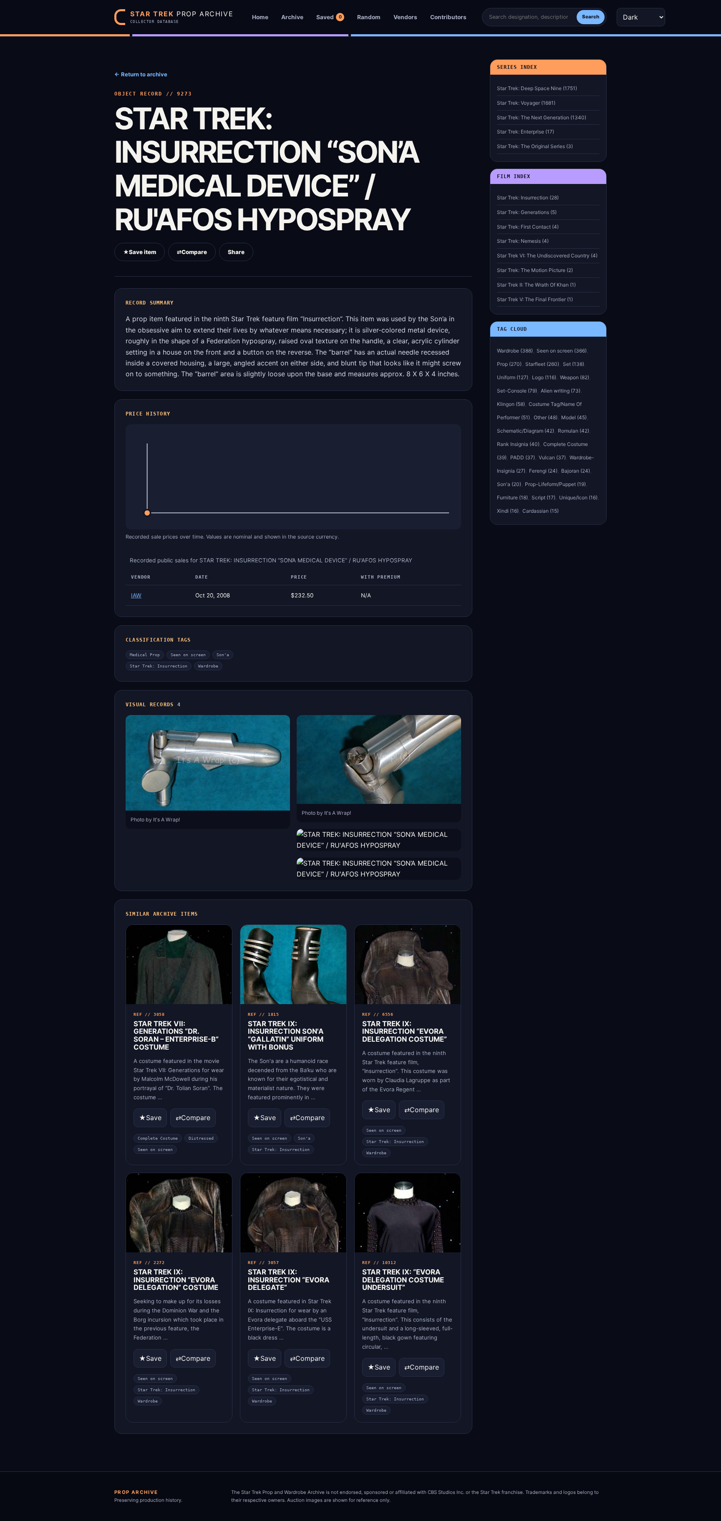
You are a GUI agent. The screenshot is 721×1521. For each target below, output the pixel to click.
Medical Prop (145, 654)
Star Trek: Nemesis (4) (523, 241)
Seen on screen (188, 654)
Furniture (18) (512, 497)
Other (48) (545, 417)
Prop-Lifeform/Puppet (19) (555, 484)
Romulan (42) (573, 431)
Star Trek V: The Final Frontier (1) (535, 299)
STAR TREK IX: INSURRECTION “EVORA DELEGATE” (289, 1280)
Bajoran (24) (575, 471)
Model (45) (574, 417)
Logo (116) (544, 377)
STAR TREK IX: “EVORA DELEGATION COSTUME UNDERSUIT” (403, 1280)
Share (236, 252)
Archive (292, 17)
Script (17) (543, 497)
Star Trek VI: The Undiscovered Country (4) (547, 255)
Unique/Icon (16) (578, 497)
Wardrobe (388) (515, 351)
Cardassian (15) (540, 511)
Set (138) (573, 364)
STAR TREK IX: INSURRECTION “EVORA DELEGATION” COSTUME (176, 1280)
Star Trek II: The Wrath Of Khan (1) (536, 285)
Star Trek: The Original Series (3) (535, 146)
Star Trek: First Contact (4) (528, 227)
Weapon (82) (574, 377)
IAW (136, 595)
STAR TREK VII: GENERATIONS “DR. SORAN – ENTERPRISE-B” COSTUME (176, 1035)
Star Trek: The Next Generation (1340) (541, 117)
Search (590, 17)
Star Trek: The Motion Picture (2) (535, 270)
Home (260, 17)
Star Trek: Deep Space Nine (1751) (537, 88)
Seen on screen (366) (562, 351)
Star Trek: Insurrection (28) (528, 197)
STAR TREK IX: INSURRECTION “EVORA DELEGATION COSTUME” (404, 1032)
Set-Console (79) (517, 391)
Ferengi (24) (543, 471)
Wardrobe (208, 666)
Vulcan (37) (552, 457)
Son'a (223, 654)
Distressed (201, 1138)
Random (369, 17)
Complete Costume (158, 1138)
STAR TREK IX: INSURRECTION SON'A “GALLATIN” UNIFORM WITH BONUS (286, 1035)
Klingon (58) (511, 404)
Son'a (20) (509, 484)
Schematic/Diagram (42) (525, 431)
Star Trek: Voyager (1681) (526, 103)
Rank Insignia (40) (518, 444)
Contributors (448, 17)
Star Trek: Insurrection (158, 666)
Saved (329, 17)
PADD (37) (522, 457)
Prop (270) (509, 364)
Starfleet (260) (542, 364)
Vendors (405, 17)
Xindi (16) (508, 511)
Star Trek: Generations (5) (527, 212)
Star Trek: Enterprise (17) (525, 131)
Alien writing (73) (560, 391)
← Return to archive (140, 74)
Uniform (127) (512, 377)
